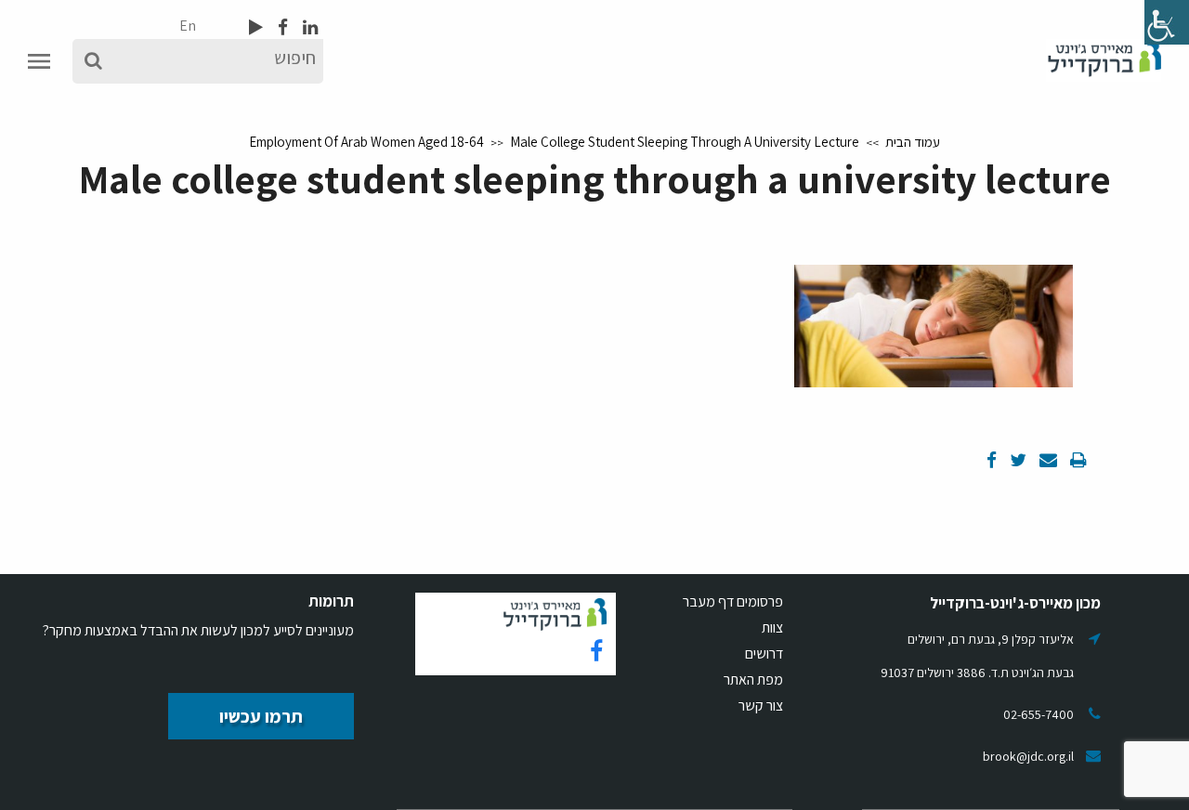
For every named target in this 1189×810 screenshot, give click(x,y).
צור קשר (760, 705)
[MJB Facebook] (281, 27)
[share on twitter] (1016, 460)
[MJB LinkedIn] (308, 27)
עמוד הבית (912, 141)
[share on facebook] (991, 460)
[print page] (1076, 460)
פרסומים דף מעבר (733, 601)
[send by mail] (1046, 460)
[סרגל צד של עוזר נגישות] (1166, 22)
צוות (772, 627)
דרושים (764, 653)
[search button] (93, 61)
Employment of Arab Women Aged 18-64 (366, 141)
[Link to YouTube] (255, 27)
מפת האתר (753, 679)
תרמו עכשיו (261, 716)
